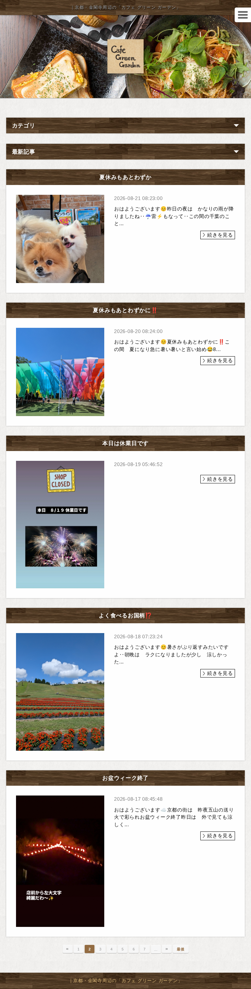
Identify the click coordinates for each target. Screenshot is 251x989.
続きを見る (220, 235)
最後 (181, 949)
